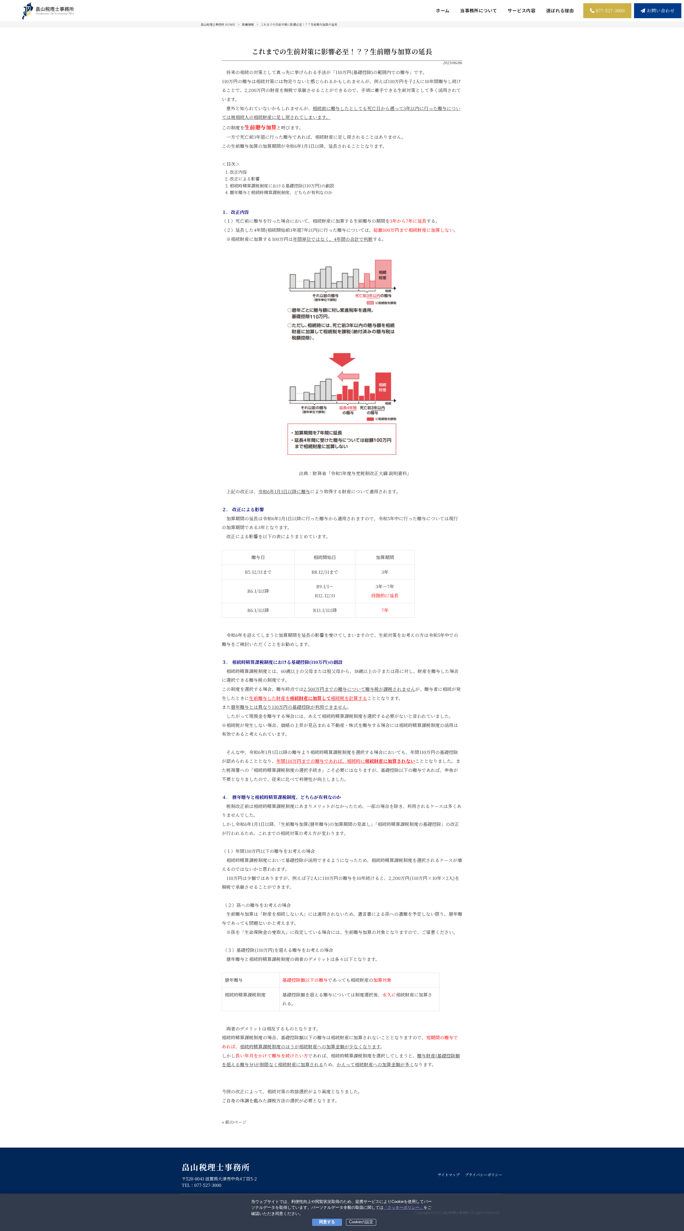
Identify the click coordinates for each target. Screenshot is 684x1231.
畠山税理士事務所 (216, 1167)
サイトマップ (449, 1174)
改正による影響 (245, 179)
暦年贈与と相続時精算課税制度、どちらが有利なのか (281, 192)
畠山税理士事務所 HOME (218, 24)
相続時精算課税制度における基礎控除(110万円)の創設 (282, 186)
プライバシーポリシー (483, 1174)
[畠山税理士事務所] (48, 10)
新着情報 (248, 24)
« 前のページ (234, 1122)
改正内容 (238, 172)
